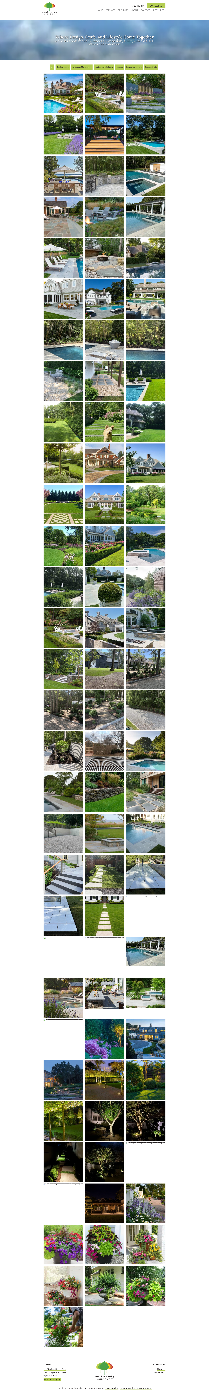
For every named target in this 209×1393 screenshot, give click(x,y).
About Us (161, 1369)
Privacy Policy (111, 1388)
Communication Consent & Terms (136, 1388)
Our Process (159, 1372)
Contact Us (156, 6)
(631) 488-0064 (139, 6)
